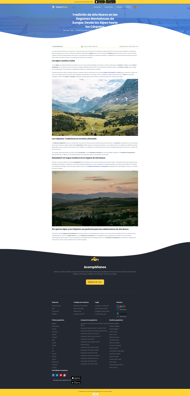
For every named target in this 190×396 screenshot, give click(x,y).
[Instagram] (64, 375)
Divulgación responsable (102, 311)
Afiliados (54, 314)
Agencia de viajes (78, 308)
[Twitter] (57, 375)
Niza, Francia (113, 334)
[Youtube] (61, 375)
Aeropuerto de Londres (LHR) (89, 364)
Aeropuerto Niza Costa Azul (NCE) (90, 336)
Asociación (97, 7)
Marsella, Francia (114, 337)
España (54, 334)
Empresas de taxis (78, 314)
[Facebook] (53, 375)
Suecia (54, 359)
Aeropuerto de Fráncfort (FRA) (90, 347)
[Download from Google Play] (111, 2)
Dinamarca (55, 362)
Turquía (54, 367)
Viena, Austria (113, 367)
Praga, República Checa (116, 365)
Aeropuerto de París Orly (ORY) (90, 333)
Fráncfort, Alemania (115, 345)
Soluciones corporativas (80, 306)
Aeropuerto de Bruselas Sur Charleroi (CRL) (93, 328)
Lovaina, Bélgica (113, 329)
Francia (54, 329)
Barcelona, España (114, 354)
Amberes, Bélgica (114, 326)
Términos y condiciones (102, 306)
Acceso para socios (100, 314)
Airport (62, 7)
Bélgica (54, 323)
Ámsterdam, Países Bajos (116, 351)
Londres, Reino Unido (115, 359)
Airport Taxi (66, 30)
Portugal (54, 337)
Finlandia (54, 365)
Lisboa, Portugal (113, 356)
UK (53, 348)
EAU (53, 351)
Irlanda (54, 345)
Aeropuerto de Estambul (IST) (89, 358)
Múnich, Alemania (114, 343)
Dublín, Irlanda (113, 348)
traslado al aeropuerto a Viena (112, 72)
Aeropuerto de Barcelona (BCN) (90, 355)
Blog (72, 30)
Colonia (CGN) (85, 344)
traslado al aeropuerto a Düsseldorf (97, 166)
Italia (53, 340)
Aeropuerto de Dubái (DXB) (89, 361)
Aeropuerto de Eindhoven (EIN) (90, 350)
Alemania (54, 332)
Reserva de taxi (95, 282)
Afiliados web (77, 311)
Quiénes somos (56, 306)
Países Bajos (55, 326)
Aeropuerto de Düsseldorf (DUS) (90, 342)
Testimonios (55, 311)
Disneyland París (114, 340)
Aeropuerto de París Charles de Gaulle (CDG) (94, 331)
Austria (54, 354)
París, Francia (113, 332)
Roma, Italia (112, 362)
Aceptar (95, 394)
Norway (54, 356)
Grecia (54, 343)
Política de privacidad (101, 308)
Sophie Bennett (58, 46)
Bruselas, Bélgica (114, 323)
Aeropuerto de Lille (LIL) (87, 339)
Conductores (108, 7)
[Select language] (136, 7)
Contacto (119, 7)
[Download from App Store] (100, 2)
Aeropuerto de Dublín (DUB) (89, 353)
